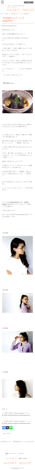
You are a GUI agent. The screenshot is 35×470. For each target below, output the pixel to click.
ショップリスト (11, 458)
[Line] (10, 427)
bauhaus (16, 468)
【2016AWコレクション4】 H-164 (22, 441)
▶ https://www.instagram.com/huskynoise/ (16, 423)
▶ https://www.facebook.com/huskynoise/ (16, 415)
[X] (7, 427)
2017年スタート (6, 441)
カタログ (21, 453)
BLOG (14, 26)
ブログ (9, 433)
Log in (29, 2)
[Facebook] (3, 427)
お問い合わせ (22, 458)
